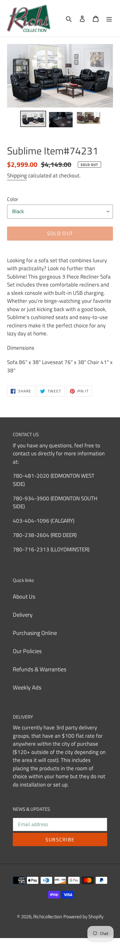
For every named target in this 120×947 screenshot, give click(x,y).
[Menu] (109, 18)
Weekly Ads (27, 687)
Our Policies (27, 651)
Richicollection (47, 916)
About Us (24, 596)
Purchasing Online (35, 633)
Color (12, 199)
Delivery (23, 614)
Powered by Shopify (83, 916)
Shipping (17, 175)
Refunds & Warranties (39, 669)
